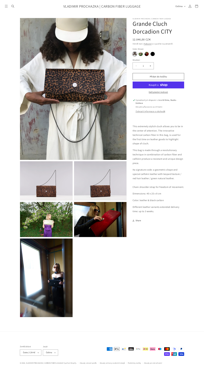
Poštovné (148, 44)
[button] (6, 6)
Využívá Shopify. (70, 363)
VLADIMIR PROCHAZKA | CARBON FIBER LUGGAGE (44, 363)
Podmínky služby (134, 363)
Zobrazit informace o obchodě (150, 111)
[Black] (153, 54)
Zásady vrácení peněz (88, 363)
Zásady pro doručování (153, 363)
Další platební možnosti (158, 92)
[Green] (141, 54)
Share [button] (138, 220)
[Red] (147, 54)
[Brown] (135, 54)
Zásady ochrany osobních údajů (112, 363)
